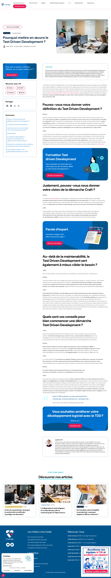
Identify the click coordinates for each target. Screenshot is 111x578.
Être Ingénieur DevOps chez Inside (37, 539)
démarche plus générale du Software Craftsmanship (62, 93)
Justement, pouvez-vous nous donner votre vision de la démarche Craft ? (17, 129)
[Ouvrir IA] (70, 3)
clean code (101, 144)
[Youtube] (8, 545)
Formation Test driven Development (17, 124)
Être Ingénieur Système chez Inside (37, 548)
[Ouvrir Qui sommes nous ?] (25, 3)
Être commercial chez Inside (35, 537)
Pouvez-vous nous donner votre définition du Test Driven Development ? (18, 120)
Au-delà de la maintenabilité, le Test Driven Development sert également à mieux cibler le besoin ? (17, 139)
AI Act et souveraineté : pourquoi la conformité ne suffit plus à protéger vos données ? (17, 512)
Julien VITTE (59, 440)
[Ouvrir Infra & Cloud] (37, 3)
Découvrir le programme (55, 175)
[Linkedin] (12, 545)
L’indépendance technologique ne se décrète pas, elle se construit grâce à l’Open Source (53, 510)
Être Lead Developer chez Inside (37, 542)
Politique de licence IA (34, 566)
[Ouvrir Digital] (46, 3)
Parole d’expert (11, 133)
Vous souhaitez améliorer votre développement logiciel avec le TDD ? (17, 150)
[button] (7, 106)
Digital (7, 33)
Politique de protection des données (38, 563)
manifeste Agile (54, 198)
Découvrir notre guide (54, 243)
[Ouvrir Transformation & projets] (65, 3)
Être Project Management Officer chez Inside (40, 545)
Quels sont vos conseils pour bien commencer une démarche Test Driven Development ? (20, 145)
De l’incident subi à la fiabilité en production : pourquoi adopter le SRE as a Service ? (88, 512)
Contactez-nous (75, 426)
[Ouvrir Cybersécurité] (83, 3)
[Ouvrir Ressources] (94, 3)
